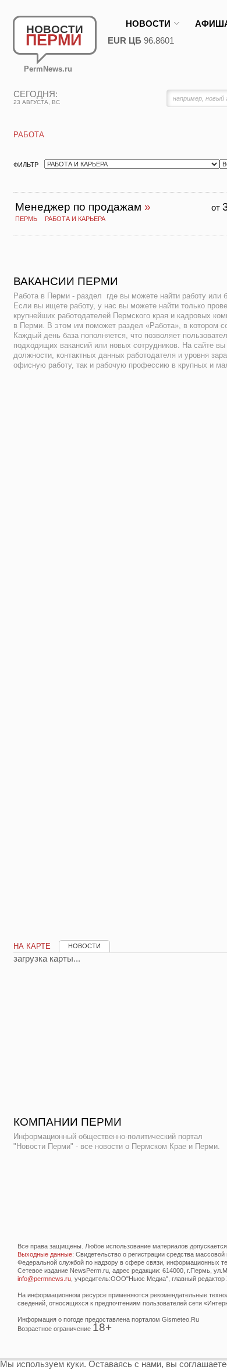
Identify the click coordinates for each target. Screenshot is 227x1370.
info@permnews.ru (44, 1278)
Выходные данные (44, 1254)
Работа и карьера (75, 218)
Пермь (26, 218)
